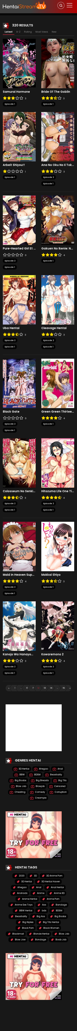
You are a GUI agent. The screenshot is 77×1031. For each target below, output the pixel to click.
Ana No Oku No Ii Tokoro (57, 165)
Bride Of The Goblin (55, 91)
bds (43, 910)
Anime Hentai (29, 898)
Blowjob (40, 786)
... (21, 687)
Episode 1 (10, 103)
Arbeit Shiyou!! (14, 165)
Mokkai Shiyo (51, 574)
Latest (9, 31)
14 (51, 687)
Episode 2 (48, 177)
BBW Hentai (25, 910)
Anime (40, 893)
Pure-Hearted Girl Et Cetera (19, 248)
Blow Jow (20, 939)
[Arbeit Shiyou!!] (19, 136)
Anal (60, 768)
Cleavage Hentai (54, 328)
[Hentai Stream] (24, 5)
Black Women (51, 927)
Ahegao (43, 768)
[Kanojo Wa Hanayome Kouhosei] (19, 626)
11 (33, 687)
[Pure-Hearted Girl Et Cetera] (19, 220)
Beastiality (56, 774)
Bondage (40, 939)
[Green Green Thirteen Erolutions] (57, 383)
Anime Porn (52, 898)
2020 (21, 875)
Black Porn (27, 927)
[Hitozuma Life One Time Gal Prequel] (57, 463)
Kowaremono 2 (52, 654)
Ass (43, 904)
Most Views (42, 31)
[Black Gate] (19, 383)
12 (38, 687)
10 (27, 687)
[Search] (60, 5)
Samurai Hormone (16, 91)
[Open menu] (69, 5)
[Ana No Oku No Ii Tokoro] (57, 136)
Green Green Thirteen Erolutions (57, 411)
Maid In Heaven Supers (19, 574)
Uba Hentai (11, 328)
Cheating (19, 792)
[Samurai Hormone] (19, 63)
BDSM (37, 774)
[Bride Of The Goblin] (57, 63)
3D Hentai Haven (50, 881)
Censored (59, 786)
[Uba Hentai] (19, 300)
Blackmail (18, 933)
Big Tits (62, 780)
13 (45, 687)
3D (35, 875)
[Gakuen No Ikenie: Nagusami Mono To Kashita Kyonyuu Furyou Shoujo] (57, 220)
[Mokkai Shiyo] (57, 546)
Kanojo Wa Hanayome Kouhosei (19, 654)
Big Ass (40, 916)
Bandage (61, 904)
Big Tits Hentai (50, 922)
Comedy (39, 792)
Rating (28, 31)
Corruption (60, 792)
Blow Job (20, 786)
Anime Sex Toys (23, 904)
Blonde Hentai (41, 933)
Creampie (40, 797)
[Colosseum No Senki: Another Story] (19, 463)
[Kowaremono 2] (57, 626)
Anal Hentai (57, 887)
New (54, 31)
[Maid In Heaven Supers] (19, 546)
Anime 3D (58, 893)
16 (64, 687)
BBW (22, 774)
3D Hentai (23, 768)
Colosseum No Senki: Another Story (19, 491)
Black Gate (11, 411)
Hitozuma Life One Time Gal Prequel (57, 491)
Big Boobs (20, 780)
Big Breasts (42, 780)
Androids (21, 893)
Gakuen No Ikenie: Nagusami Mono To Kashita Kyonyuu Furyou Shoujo (57, 248)
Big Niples (27, 922)
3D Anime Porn (54, 875)
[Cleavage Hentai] (57, 300)
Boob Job (60, 939)
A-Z (18, 31)
